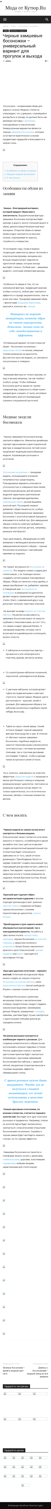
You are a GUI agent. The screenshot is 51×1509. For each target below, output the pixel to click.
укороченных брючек (14, 985)
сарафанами (9, 1163)
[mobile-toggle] (4, 19)
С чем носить (12, 178)
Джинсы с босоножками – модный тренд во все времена (37, 1372)
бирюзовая (34, 302)
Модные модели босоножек (19, 174)
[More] (32, 67)
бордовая (23, 302)
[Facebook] (5, 67)
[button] (47, 19)
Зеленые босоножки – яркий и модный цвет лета (14, 1370)
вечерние (30, 120)
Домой (5, 26)
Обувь (13, 26)
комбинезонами (11, 1159)
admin (8, 61)
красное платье (11, 905)
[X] (12, 67)
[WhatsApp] (25, 67)
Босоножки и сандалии (28, 26)
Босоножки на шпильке (15, 472)
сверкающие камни (13, 501)
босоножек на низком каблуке (18, 981)
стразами (39, 1011)
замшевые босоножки (22, 132)
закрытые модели (24, 776)
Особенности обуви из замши (20, 170)
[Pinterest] (19, 67)
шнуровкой (8, 946)
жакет (20, 953)
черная (31, 306)
